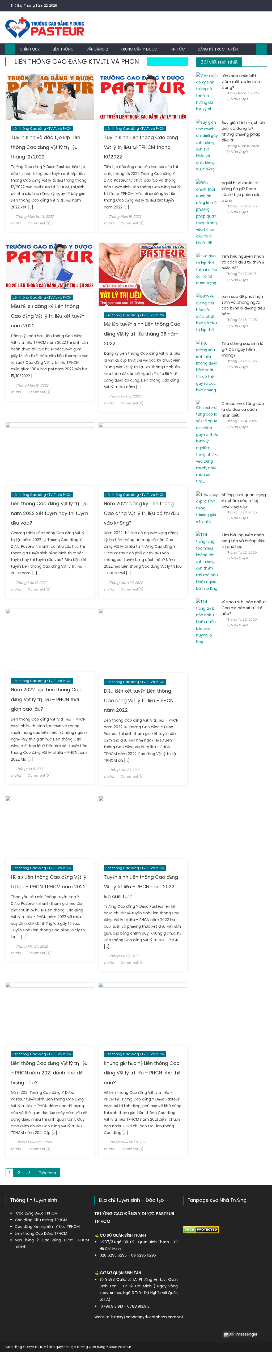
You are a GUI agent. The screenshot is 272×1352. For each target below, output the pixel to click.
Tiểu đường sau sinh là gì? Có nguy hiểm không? (243, 349)
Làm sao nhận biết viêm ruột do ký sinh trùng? (241, 81)
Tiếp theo (47, 1172)
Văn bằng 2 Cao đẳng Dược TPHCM (52, 1240)
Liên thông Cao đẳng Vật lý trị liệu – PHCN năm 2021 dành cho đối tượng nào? (49, 1073)
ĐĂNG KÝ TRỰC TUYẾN (218, 49)
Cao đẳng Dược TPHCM (37, 1213)
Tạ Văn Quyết (237, 99)
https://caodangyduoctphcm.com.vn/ (147, 1317)
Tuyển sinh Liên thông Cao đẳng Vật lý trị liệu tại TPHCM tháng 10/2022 (141, 147)
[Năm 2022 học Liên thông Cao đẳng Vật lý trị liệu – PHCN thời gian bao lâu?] (50, 640)
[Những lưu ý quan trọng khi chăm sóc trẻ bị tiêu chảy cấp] (207, 508)
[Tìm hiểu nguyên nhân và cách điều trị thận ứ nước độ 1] (207, 269)
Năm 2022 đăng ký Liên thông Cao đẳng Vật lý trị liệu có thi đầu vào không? (141, 513)
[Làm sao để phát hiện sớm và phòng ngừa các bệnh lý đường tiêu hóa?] (207, 313)
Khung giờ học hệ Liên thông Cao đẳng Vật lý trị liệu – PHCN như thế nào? (142, 1073)
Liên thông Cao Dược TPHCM (41, 1233)
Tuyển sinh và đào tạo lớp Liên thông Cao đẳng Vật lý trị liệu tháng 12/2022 (45, 147)
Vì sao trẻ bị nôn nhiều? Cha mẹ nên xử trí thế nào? (244, 607)
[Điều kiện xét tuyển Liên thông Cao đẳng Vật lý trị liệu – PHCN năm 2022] (143, 641)
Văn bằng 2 (97, 49)
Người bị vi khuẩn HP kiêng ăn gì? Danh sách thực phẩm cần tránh (241, 191)
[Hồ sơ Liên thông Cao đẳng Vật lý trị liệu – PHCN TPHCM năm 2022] (50, 827)
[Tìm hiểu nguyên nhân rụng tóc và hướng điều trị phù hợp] (207, 561)
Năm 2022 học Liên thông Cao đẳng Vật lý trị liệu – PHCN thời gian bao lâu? (46, 699)
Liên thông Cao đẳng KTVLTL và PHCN (41, 128)
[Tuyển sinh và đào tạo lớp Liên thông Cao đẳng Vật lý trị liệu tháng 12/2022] (50, 97)
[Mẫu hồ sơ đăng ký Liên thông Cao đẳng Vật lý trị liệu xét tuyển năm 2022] (50, 265)
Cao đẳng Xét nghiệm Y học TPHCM (47, 1226)
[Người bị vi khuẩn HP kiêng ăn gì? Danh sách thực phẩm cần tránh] (207, 212)
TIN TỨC (177, 49)
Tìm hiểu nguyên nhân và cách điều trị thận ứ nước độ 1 (243, 262)
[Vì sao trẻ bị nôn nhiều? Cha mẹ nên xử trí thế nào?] (207, 621)
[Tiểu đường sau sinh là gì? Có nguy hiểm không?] (207, 367)
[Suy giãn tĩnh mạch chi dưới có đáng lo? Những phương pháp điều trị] (207, 146)
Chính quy (30, 49)
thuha (16, 223)
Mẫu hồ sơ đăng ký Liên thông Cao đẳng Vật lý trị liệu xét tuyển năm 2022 (47, 316)
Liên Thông (63, 49)
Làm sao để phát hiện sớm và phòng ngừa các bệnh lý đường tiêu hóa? (243, 305)
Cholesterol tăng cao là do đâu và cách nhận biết (243, 409)
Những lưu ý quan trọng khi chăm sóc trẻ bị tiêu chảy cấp (244, 500)
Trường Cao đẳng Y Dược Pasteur (103, 1346)
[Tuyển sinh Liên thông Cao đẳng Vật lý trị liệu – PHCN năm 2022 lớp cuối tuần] (143, 827)
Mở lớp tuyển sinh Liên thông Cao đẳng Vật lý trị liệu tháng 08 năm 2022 (142, 334)
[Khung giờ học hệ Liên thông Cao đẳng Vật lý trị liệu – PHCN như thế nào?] (143, 1014)
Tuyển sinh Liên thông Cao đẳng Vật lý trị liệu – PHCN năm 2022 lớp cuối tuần (141, 887)
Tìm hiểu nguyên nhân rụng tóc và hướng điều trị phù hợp (243, 540)
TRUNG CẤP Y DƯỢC (139, 49)
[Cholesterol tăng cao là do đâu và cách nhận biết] (207, 442)
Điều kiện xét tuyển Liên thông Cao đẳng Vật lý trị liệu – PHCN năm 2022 (138, 701)
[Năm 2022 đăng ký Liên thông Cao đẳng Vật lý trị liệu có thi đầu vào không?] (143, 454)
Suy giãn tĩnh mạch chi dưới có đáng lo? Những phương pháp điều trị (243, 131)
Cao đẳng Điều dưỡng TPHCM (41, 1220)
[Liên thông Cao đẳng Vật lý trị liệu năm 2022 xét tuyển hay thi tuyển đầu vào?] (50, 454)
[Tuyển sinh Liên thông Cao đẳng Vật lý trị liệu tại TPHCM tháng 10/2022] (143, 97)
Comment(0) (39, 223)
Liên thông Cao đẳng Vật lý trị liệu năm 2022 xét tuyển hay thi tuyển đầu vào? (49, 513)
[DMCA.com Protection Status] (201, 1229)
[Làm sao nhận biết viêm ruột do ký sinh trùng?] (207, 92)
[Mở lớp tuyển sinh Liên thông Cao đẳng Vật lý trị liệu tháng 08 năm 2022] (143, 274)
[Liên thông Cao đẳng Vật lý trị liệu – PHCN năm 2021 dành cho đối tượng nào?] (50, 1014)
